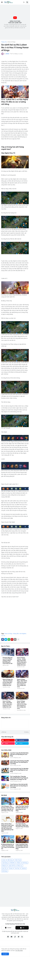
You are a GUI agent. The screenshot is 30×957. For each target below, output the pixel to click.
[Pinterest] (12, 639)
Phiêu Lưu (19, 865)
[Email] (15, 639)
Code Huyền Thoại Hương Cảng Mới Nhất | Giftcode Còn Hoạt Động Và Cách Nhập (19, 762)
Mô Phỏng (24, 862)
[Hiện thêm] (18, 639)
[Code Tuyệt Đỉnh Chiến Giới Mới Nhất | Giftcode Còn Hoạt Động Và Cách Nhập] (22, 839)
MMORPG (12, 862)
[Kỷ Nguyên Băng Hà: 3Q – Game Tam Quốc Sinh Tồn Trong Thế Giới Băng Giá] (7, 839)
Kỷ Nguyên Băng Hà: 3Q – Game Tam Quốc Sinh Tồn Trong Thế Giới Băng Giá (7, 846)
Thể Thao (17, 868)
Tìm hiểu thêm (19, 950)
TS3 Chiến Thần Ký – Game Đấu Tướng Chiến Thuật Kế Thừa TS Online (22, 825)
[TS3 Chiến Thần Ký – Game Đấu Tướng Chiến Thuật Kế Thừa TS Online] (22, 819)
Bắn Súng (10, 860)
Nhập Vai (4, 865)
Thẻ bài (10, 868)
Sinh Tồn (4, 868)
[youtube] (11, 936)
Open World (12, 865)
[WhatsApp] (9, 639)
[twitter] (18, 936)
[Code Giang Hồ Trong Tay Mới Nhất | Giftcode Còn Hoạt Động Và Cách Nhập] (5, 770)
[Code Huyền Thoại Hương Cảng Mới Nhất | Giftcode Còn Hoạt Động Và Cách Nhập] (5, 762)
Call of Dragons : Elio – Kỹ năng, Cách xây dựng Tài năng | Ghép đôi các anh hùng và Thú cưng (7, 808)
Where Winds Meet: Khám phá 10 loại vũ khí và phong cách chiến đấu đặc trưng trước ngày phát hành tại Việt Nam (7, 827)
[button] (2, 2)
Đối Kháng (4, 871)
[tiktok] (15, 936)
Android (9, 927)
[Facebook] (2, 639)
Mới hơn (4, 732)
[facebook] (8, 936)
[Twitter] (5, 639)
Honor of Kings (11, 41)
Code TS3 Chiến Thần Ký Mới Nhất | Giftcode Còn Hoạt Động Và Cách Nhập (22, 808)
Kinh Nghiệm (23, 633)
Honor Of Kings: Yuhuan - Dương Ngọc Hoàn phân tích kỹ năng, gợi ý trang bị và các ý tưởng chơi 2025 (21, 661)
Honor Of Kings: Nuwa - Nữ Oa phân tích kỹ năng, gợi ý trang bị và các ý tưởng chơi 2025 (22, 705)
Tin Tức (3, 635)
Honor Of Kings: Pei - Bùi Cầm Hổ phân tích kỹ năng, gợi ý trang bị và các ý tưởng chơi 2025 (8, 682)
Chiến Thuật (18, 860)
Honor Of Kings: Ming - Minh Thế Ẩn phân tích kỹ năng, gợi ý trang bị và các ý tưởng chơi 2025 (22, 683)
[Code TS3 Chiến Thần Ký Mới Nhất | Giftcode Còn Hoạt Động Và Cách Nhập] (22, 801)
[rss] (22, 936)
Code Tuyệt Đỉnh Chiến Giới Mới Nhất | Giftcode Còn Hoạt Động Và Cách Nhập (22, 846)
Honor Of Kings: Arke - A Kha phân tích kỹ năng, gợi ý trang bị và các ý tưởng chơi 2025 (7, 704)
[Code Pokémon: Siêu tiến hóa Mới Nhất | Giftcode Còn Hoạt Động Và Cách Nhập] (5, 786)
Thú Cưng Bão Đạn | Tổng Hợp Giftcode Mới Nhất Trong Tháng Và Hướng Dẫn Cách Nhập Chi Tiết (19, 778)
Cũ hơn (26, 732)
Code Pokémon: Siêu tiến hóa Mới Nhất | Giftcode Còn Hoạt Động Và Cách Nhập (19, 786)
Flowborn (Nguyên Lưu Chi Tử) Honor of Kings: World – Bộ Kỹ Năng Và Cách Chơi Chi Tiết (7, 660)
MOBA (18, 862)
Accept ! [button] (5, 954)
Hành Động (5, 862)
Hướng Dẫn (16, 633)
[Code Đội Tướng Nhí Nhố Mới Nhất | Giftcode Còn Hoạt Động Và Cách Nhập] (5, 754)
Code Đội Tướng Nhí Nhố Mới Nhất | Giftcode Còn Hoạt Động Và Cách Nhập (19, 754)
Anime (3, 860)
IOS (23, 927)
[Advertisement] (15, 22)
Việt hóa (24, 868)
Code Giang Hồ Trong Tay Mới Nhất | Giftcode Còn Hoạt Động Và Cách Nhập (19, 770)
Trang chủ (4, 41)
